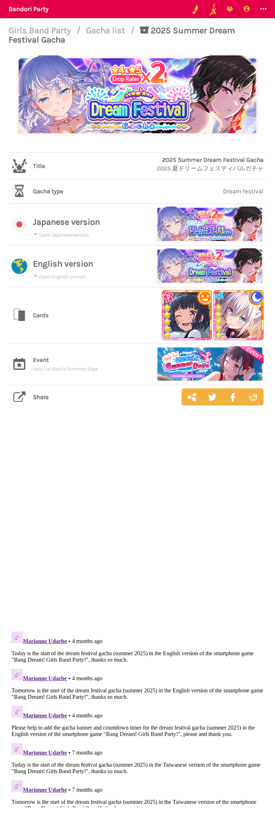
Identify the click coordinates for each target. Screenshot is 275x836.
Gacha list (106, 30)
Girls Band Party (41, 30)
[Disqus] (137, 524)
